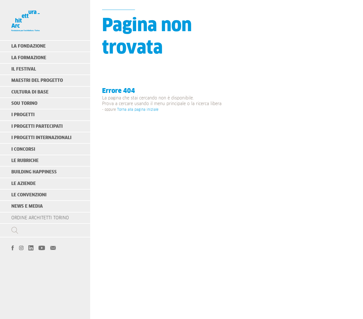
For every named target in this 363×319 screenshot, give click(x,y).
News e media (27, 206)
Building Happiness (34, 172)
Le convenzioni (29, 195)
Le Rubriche (25, 160)
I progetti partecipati (37, 126)
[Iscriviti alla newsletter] (53, 247)
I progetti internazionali (41, 137)
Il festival (23, 69)
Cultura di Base (29, 92)
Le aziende (23, 183)
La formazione (28, 58)
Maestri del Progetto (37, 80)
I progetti (23, 114)
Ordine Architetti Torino (40, 218)
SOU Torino (24, 103)
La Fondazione (28, 46)
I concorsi (23, 149)
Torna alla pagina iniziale (138, 110)
